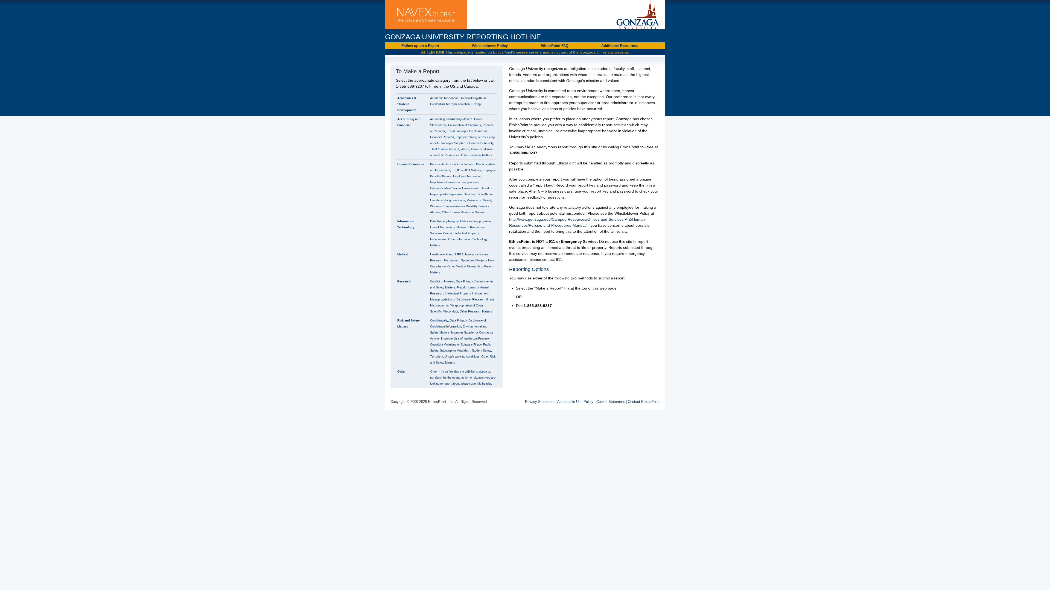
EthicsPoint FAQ (554, 46)
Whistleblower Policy (490, 46)
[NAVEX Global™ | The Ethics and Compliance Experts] (426, 15)
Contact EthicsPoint (644, 402)
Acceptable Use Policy (575, 402)
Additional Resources (622, 46)
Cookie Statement (610, 402)
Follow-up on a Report (420, 46)
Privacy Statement (540, 402)
